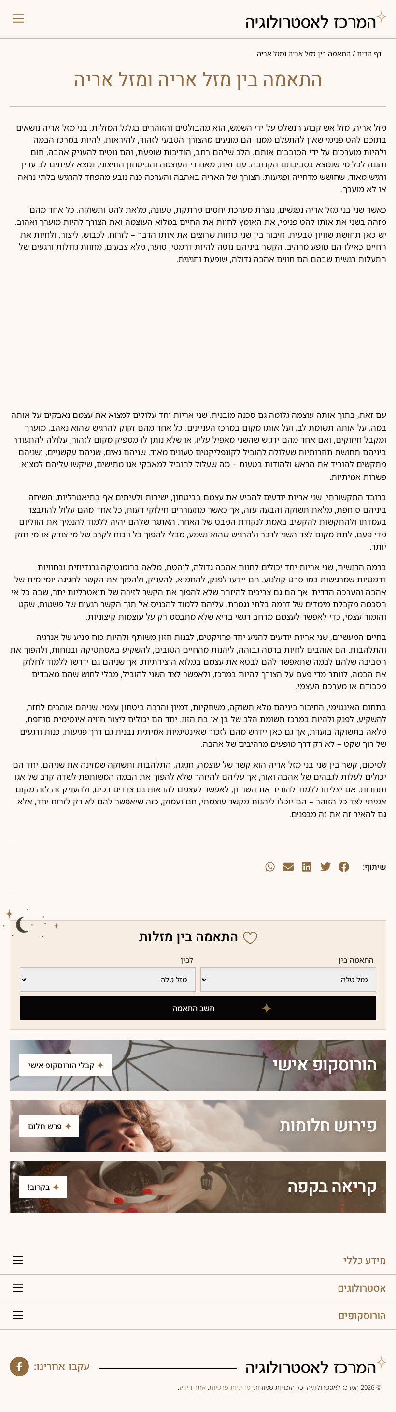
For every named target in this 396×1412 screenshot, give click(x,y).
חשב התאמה (193, 1008)
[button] (18, 19)
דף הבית (369, 53)
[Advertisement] (198, 341)
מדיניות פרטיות (229, 1387)
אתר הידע (192, 1387)
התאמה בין (356, 960)
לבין (187, 960)
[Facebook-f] (19, 1366)
